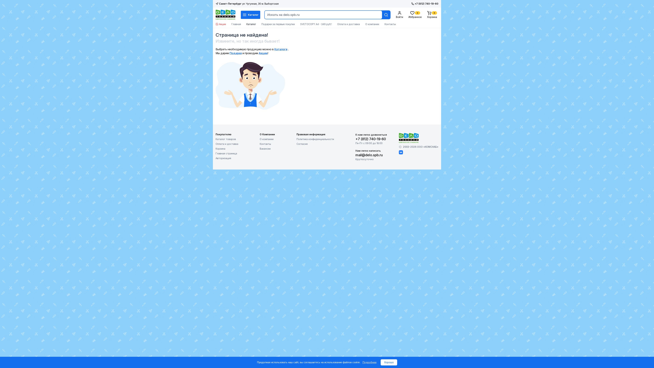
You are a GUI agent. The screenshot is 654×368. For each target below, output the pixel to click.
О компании (372, 24)
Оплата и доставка (348, 24)
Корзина (220, 148)
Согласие (302, 143)
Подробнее (369, 362)
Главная (236, 24)
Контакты (390, 24)
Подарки (236, 53)
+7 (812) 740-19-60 (426, 3)
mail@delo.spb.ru (369, 155)
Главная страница (226, 153)
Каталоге (280, 49)
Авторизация (223, 158)
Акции (222, 24)
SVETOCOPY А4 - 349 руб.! (316, 24)
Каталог (253, 14)
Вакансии (265, 148)
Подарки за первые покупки (278, 24)
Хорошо (389, 362)
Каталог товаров (226, 139)
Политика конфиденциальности (315, 139)
